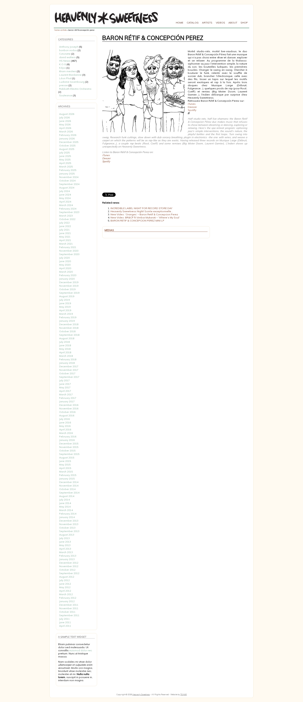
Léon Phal (65, 78)
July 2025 (64, 152)
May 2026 (64, 124)
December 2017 (68, 366)
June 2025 (65, 156)
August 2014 (66, 496)
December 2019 (68, 282)
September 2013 (69, 531)
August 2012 (66, 576)
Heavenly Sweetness (141, 694)
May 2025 (64, 159)
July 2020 (64, 257)
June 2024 (65, 194)
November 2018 (68, 327)
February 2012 (67, 597)
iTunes (192, 103)
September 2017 (69, 376)
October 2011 (67, 611)
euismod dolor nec (80, 650)
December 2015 (68, 443)
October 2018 (67, 331)
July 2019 (64, 299)
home (56, 30)
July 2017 (64, 380)
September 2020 (69, 254)
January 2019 (67, 320)
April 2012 (65, 590)
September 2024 (69, 184)
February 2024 (67, 208)
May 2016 (64, 426)
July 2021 (64, 229)
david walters (67, 57)
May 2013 (64, 545)
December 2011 (68, 604)
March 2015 (66, 471)
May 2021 (64, 236)
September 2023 (69, 212)
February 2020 (67, 275)
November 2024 (68, 177)
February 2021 (67, 247)
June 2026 (65, 120)
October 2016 (67, 411)
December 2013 (68, 520)
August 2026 (66, 113)
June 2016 (65, 422)
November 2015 (68, 447)
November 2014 (68, 485)
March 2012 (66, 594)
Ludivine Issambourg (72, 81)
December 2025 (68, 142)
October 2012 (67, 569)
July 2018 (64, 341)
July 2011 (64, 618)
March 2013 (66, 552)
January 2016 (67, 440)
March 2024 (66, 205)
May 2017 (64, 387)
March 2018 (66, 355)
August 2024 (66, 187)
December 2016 (68, 404)
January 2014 (67, 517)
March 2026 (66, 131)
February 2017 (67, 397)
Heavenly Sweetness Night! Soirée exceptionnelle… (141, 211)
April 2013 (65, 548)
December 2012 (68, 562)
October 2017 (67, 373)
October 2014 (67, 489)
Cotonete (64, 53)
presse (63, 85)
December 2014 (68, 482)
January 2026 (67, 138)
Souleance (65, 95)
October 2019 (67, 289)
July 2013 (64, 538)
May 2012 (64, 587)
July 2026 (64, 117)
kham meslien (67, 71)
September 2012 (69, 573)
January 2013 (67, 559)
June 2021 (65, 233)
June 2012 (65, 583)
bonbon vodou (68, 50)
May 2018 (64, 348)
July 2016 (64, 418)
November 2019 (68, 285)
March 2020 (66, 271)
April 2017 (65, 390)
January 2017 (67, 401)
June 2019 (65, 303)
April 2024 (65, 201)
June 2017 (65, 383)
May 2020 (64, 264)
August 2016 (66, 415)
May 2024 (64, 198)
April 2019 (65, 310)
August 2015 (66, 457)
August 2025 (66, 149)
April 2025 (65, 163)
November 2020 (68, 250)
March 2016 (66, 433)
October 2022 (67, 219)
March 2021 (66, 243)
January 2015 (67, 478)
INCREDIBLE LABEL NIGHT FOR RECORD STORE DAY (141, 208)
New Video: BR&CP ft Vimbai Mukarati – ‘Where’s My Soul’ (145, 217)
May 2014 (64, 506)
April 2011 (65, 625)
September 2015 (69, 454)
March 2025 (66, 166)
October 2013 (67, 527)
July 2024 (64, 191)
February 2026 (67, 135)
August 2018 (66, 338)
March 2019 (66, 313)
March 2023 (66, 215)
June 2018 (65, 345)
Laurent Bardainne (70, 74)
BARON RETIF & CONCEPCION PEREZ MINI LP (137, 220)
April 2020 (65, 268)
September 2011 (69, 615)
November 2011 (68, 608)
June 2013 (65, 541)
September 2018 (69, 334)
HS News (64, 60)
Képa (62, 67)
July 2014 (64, 499)
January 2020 (67, 278)
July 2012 (64, 580)
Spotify (192, 110)
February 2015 (67, 475)
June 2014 (65, 503)
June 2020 (65, 261)
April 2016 (65, 429)
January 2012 (67, 601)
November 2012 (68, 566)
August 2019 (66, 296)
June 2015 (65, 461)
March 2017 (66, 394)
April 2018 (65, 352)
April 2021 (65, 240)
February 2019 (67, 317)
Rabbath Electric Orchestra (75, 88)
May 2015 (64, 464)
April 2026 (65, 128)
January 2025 (67, 173)
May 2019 (64, 306)
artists (64, 30)
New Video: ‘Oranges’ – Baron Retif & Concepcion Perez (144, 214)
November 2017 (68, 369)
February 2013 (67, 555)
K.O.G (62, 64)
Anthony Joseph (68, 46)
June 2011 (65, 622)
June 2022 (65, 226)
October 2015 (67, 450)
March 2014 (66, 510)
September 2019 (69, 292)
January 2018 (67, 362)
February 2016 (67, 436)
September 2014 (69, 492)
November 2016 (68, 408)
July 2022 (64, 222)
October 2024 (67, 180)
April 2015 (65, 468)
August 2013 (66, 534)
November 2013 (68, 524)
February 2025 (67, 170)
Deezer (192, 106)
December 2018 (68, 324)
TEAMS (183, 694)
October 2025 (67, 145)
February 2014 (67, 513)
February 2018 (67, 359)
